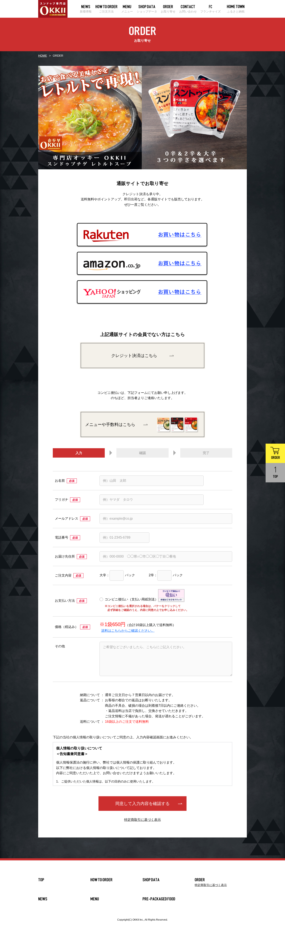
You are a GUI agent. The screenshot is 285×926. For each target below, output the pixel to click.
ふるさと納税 (236, 11)
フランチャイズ (210, 11)
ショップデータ (147, 11)
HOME (42, 55)
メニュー (127, 11)
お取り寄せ (168, 11)
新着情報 (86, 11)
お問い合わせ (188, 11)
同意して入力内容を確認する (142, 803)
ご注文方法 (106, 11)
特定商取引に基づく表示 (142, 819)
